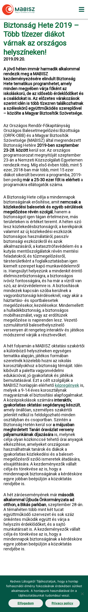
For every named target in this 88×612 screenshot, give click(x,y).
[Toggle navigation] (81, 9)
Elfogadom (26, 603)
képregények (67, 385)
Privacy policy (62, 603)
